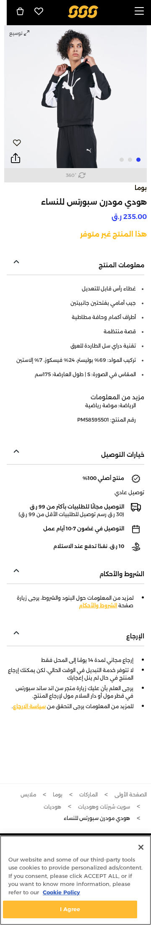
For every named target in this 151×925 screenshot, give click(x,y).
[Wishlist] (39, 11)
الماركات (88, 794)
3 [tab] (121, 159)
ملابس (28, 794)
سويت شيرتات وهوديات (104, 807)
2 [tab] (130, 159)
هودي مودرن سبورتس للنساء (97, 818)
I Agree (70, 909)
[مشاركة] (15, 158)
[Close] (141, 847)
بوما (141, 188)
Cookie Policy (61, 892)
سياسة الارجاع (29, 706)
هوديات (52, 807)
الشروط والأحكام (98, 605)
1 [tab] (138, 159)
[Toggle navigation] (139, 11)
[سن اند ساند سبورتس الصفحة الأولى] (83, 11)
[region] (75, 880)
